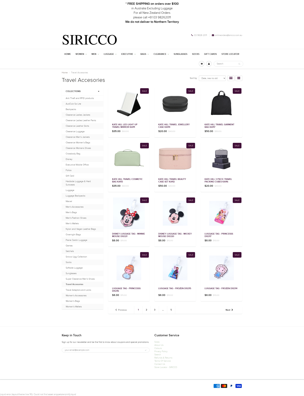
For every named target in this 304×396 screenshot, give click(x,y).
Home (67, 54)
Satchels (70, 251)
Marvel (69, 201)
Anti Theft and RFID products (80, 98)
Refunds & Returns (163, 357)
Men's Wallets (72, 223)
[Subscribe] (146, 350)
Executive (127, 54)
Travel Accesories (74, 284)
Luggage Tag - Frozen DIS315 (174, 288)
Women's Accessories (76, 295)
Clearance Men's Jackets (78, 137)
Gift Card (70, 175)
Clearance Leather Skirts (77, 126)
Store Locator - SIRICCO (165, 367)
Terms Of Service (162, 361)
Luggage (109, 54)
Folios (68, 170)
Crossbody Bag (73, 153)
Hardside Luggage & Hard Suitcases (78, 183)
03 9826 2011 (200, 35)
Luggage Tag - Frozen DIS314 (221, 288)
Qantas (69, 245)
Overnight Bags (73, 234)
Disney (69, 159)
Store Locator (230, 54)
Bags (143, 54)
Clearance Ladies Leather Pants (81, 120)
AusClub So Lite (73, 103)
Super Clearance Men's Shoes (80, 279)
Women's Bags (73, 301)
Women (80, 54)
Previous (122, 310)
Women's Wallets (74, 306)
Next (228, 310)
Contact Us (159, 364)
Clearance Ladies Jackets (78, 115)
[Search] (239, 64)
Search (157, 354)
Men (94, 54)
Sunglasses (180, 54)
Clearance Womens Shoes (78, 148)
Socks (195, 54)
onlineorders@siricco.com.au (228, 35)
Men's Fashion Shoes (76, 218)
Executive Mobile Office (77, 164)
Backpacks (71, 109)
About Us (158, 345)
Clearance (160, 54)
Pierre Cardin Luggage (76, 240)
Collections (73, 91)
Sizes (156, 342)
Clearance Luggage (75, 131)
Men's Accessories (74, 207)
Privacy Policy (161, 351)
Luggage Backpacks (75, 195)
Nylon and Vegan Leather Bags (81, 229)
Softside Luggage (74, 267)
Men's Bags (71, 212)
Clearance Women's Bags (78, 142)
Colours (158, 348)
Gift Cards (210, 54)
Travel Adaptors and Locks (78, 290)
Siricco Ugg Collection (76, 256)
